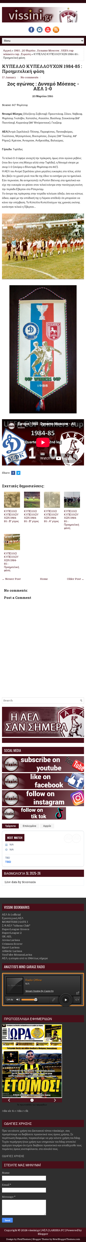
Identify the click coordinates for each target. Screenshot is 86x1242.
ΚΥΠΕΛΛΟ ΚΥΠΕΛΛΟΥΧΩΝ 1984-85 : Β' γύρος (11, 516)
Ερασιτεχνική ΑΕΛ (12, 918)
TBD (8, 861)
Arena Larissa (11, 940)
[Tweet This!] (18, 473)
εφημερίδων (41, 1105)
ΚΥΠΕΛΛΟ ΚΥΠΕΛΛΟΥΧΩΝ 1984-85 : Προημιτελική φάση (42, 69)
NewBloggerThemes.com (66, 1239)
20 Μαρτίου (28, 50)
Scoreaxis (29, 882)
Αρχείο (47, 826)
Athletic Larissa (12, 951)
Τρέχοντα (10, 826)
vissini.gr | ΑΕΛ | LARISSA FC (46, 1230)
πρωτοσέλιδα (26, 1105)
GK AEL (7, 936)
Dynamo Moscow (48, 50)
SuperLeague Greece (15, 929)
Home (44, 578)
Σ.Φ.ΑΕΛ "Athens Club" (16, 925)
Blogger (43, 1233)
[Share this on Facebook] (13, 473)
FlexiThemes (24, 1239)
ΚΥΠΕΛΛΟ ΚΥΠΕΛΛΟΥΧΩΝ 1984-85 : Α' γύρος (51, 516)
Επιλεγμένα (29, 826)
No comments (29, 77)
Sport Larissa (10, 947)
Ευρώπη (26, 54)
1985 (17, 50)
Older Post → (75, 578)
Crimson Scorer (12, 943)
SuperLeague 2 (12, 932)
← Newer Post (11, 578)
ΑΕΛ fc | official (11, 914)
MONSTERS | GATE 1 (15, 921)
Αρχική (7, 50)
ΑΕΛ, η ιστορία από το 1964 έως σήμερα (25, 958)
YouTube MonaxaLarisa (17, 954)
